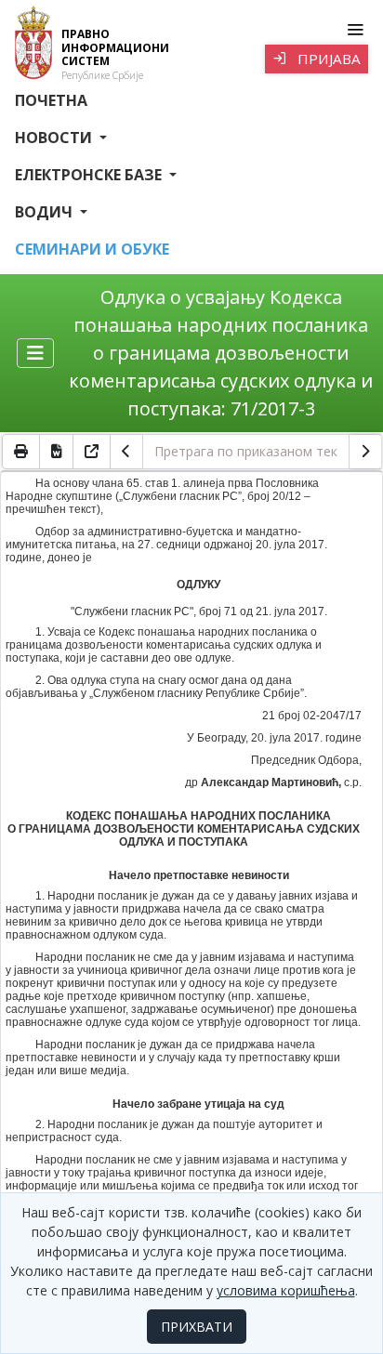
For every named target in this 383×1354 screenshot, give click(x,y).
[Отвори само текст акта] (92, 451)
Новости (55, 137)
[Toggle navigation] (354, 30)
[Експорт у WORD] (56, 451)
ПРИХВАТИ (196, 1326)
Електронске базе (90, 174)
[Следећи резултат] (365, 451)
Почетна (51, 100)
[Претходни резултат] (126, 451)
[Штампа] (21, 451)
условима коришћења (286, 1290)
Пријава (327, 58)
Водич (45, 212)
